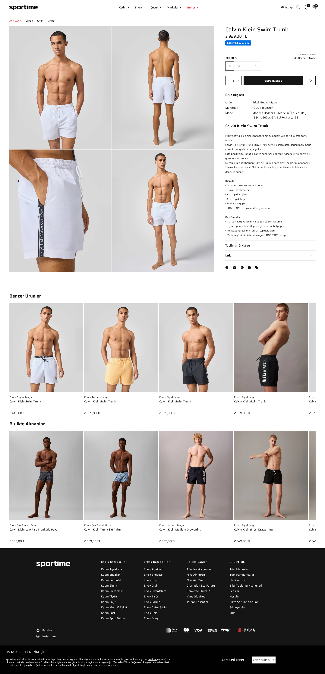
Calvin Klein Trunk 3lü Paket (102, 530)
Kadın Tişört (109, 596)
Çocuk (154, 7)
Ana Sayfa (15, 21)
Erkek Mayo (151, 618)
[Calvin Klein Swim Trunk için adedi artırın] (238, 80)
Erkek (138, 7)
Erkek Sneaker (153, 574)
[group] (46, 361)
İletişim (234, 591)
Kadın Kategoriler (114, 562)
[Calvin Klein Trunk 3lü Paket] (121, 477)
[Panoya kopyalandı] (257, 267)
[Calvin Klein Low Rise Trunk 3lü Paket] (46, 477)
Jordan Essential (197, 602)
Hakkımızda (237, 580)
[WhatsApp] (250, 267)
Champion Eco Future (201, 585)
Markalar (172, 7)
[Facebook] (227, 267)
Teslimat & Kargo (237, 245)
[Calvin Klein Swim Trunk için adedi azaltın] (228, 80)
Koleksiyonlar (197, 562)
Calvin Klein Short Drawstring (253, 530)
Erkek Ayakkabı (154, 569)
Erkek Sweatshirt (155, 591)
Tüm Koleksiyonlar (199, 569)
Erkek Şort (150, 613)
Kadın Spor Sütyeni (113, 618)
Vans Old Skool (196, 596)
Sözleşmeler (237, 607)
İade (228, 255)
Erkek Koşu (151, 580)
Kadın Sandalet (111, 580)
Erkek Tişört (151, 596)
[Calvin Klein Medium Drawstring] (196, 477)
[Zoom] (103, 34)
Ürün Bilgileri (234, 95)
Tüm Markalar (239, 569)
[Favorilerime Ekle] (310, 80)
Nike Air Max (195, 580)
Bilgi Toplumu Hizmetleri (246, 585)
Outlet (191, 7)
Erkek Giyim (151, 585)
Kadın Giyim (109, 585)
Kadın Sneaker (110, 574)
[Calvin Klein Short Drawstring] (271, 477)
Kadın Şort (108, 613)
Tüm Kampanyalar (242, 574)
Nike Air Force (196, 574)
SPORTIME (237, 562)
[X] (235, 267)
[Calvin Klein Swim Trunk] (46, 349)
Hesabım (235, 596)
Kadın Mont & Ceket (114, 607)
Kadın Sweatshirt (112, 591)
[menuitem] (124, 7)
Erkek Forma (152, 602)
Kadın (122, 7)
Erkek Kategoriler (157, 562)
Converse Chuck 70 (199, 591)
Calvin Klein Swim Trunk (25, 402)
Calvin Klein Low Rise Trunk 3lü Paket (33, 530)
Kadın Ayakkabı (111, 569)
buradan (98, 665)
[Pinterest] (243, 267)
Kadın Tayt (108, 602)
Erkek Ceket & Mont (156, 607)
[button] (315, 356)
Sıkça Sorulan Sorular (244, 602)
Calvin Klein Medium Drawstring (180, 530)
